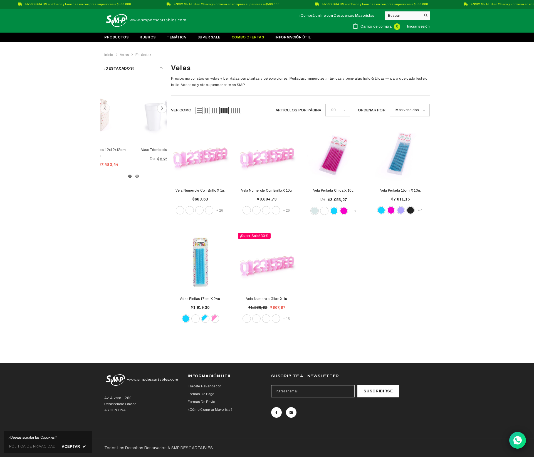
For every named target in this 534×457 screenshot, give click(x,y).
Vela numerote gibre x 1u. (267, 299)
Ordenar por (371, 110)
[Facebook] (276, 412)
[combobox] (403, 15)
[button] (162, 108)
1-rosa (276, 318)
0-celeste (190, 210)
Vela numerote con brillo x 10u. (267, 190)
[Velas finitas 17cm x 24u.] (200, 262)
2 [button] (137, 176)
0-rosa (199, 210)
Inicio (108, 55)
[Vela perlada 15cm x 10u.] (400, 154)
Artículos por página (298, 110)
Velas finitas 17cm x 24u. (200, 299)
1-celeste (266, 318)
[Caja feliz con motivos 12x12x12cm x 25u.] (133, 113)
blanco (324, 211)
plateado (314, 211)
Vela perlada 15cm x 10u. (400, 190)
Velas (124, 55)
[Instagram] (291, 412)
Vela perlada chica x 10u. (334, 190)
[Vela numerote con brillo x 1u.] (200, 154)
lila (401, 210)
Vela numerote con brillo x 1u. (200, 190)
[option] (133, 128)
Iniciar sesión (418, 26)
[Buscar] (407, 15)
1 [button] (130, 176)
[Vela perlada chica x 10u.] (334, 154)
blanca (195, 318)
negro (410, 210)
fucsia (344, 211)
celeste (334, 211)
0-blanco (180, 210)
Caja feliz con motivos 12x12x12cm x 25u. (133, 153)
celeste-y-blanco (205, 318)
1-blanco (209, 210)
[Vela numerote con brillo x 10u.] (267, 154)
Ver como (181, 110)
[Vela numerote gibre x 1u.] (267, 262)
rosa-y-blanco (215, 318)
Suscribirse (378, 391)
